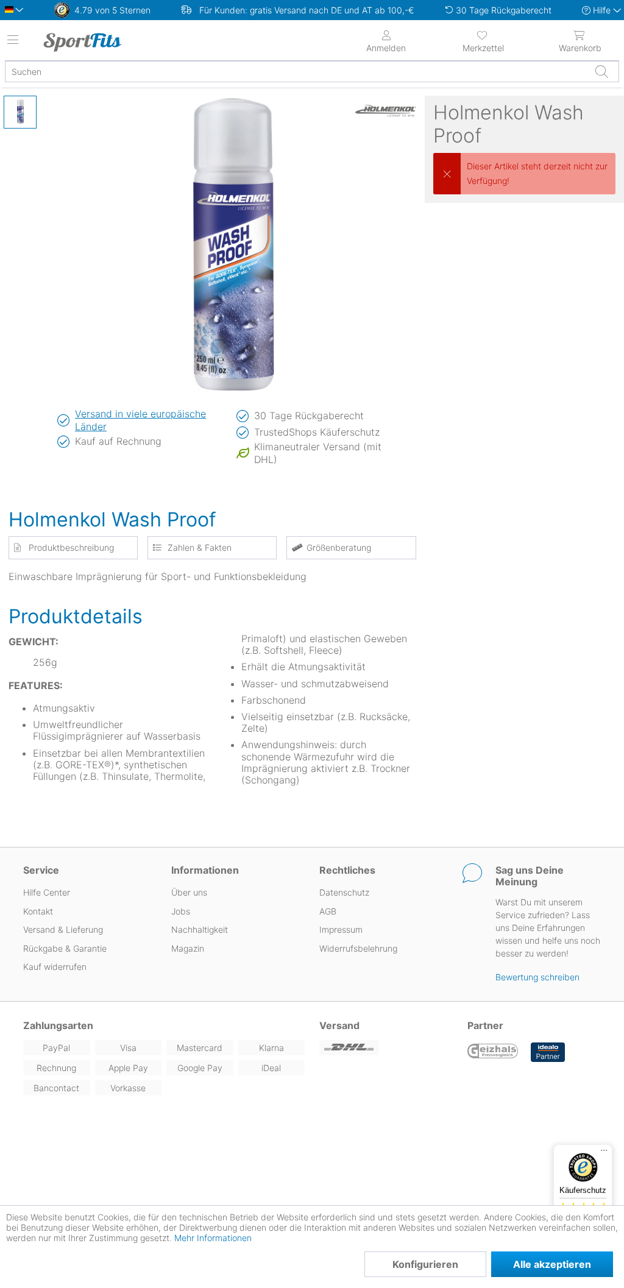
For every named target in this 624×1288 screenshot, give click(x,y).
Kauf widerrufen (55, 966)
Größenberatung (339, 547)
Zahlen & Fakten (200, 547)
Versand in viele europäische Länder (140, 420)
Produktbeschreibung (71, 547)
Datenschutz (344, 892)
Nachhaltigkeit (199, 929)
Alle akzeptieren (552, 1264)
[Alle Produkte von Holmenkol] (385, 110)
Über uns (189, 892)
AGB (327, 911)
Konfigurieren (425, 1264)
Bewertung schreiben (537, 977)
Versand (339, 1025)
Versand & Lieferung (63, 929)
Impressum (341, 929)
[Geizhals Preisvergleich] (493, 1052)
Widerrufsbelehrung (358, 948)
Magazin (187, 948)
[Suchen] (601, 71)
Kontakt (38, 911)
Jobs (180, 911)
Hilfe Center (46, 892)
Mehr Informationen (213, 1238)
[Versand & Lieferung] (386, 1047)
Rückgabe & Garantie (65, 948)
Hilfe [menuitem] (602, 10)
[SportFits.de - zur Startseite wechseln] (113, 42)
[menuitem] (482, 40)
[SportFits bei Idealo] (548, 1052)
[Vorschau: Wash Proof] (20, 112)
